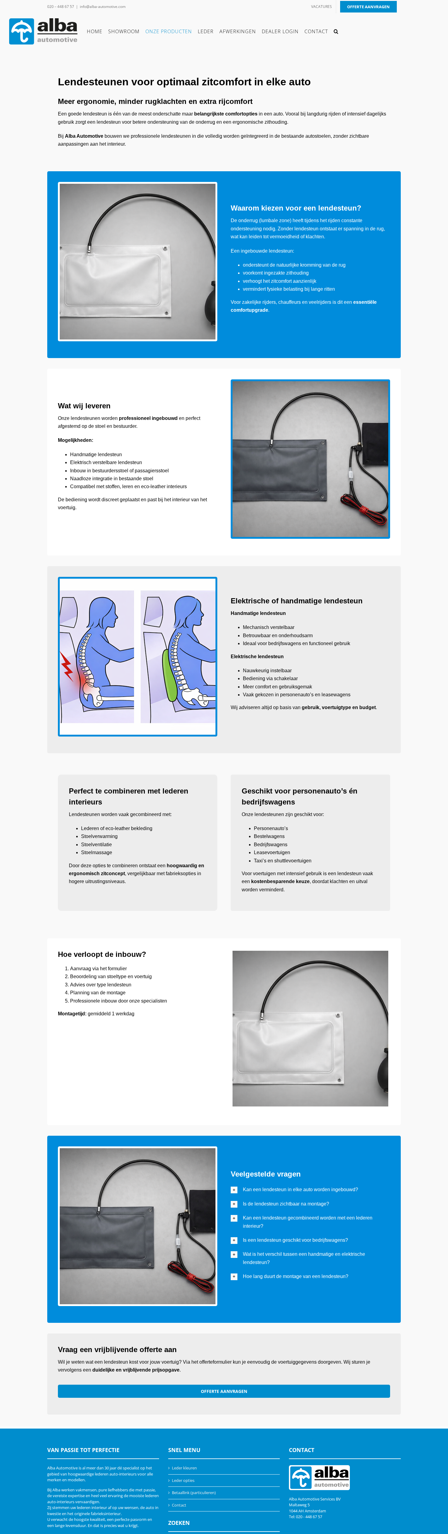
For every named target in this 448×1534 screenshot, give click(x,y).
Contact (179, 1505)
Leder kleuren (184, 1468)
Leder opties (183, 1480)
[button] (336, 31)
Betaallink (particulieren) (194, 1492)
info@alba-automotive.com (103, 6)
